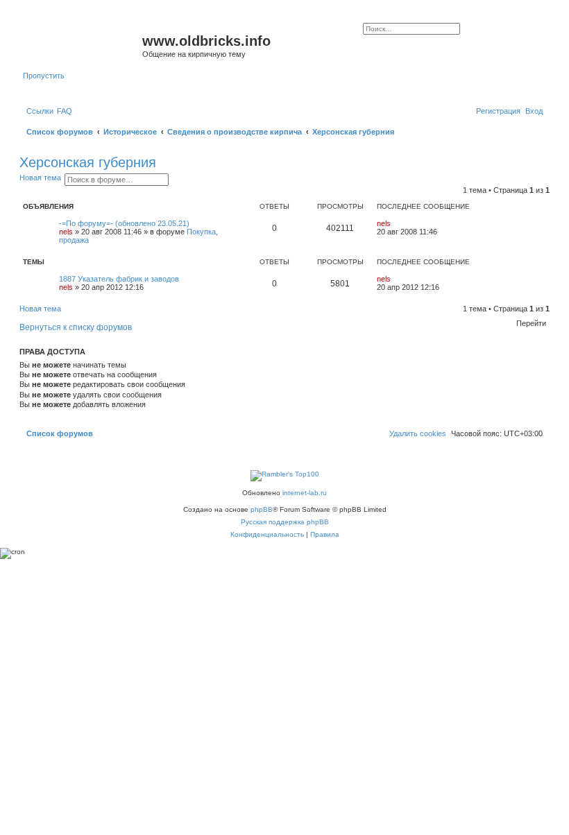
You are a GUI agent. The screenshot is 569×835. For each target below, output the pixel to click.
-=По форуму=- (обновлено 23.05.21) (124, 223)
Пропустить (44, 75)
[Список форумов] (82, 45)
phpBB (261, 509)
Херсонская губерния (87, 162)
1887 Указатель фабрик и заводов (119, 279)
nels (66, 231)
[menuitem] (64, 111)
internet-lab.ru (304, 493)
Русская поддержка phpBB (285, 522)
